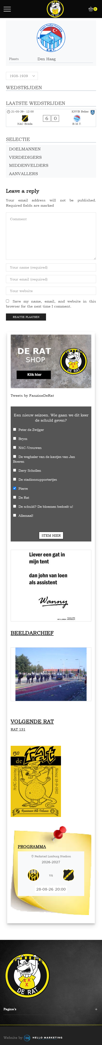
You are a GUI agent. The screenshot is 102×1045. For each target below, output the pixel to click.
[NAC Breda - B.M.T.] (51, 118)
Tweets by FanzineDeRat (32, 395)
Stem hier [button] (51, 535)
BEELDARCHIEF (32, 633)
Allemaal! (26, 515)
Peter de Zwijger (31, 429)
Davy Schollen (30, 470)
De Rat (24, 497)
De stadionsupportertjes (38, 479)
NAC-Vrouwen (30, 447)
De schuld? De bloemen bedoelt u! (46, 506)
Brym (23, 438)
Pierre (23, 488)
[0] (89, 9)
